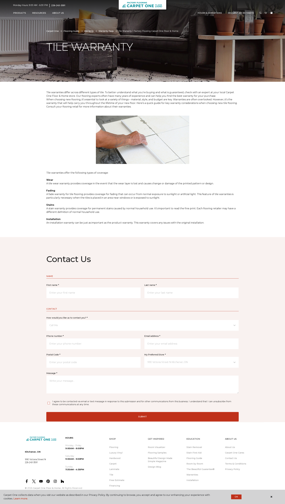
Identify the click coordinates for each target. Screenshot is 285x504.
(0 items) (271, 13)
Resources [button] (39, 13)
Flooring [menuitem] (113, 447)
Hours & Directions (210, 13)
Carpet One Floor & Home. (47, 488)
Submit (142, 416)
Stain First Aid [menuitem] (193, 452)
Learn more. (20, 498)
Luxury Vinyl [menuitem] (115, 452)
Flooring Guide (71, 31)
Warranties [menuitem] (192, 474)
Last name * (150, 285)
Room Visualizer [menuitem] (156, 447)
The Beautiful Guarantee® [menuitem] (200, 469)
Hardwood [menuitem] (114, 458)
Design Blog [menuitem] (154, 467)
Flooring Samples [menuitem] (157, 452)
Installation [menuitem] (192, 480)
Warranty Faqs (106, 31)
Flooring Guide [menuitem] (194, 458)
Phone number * (55, 336)
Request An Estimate (241, 13)
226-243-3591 (58, 5)
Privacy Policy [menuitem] (232, 469)
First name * (52, 285)
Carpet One (52, 31)
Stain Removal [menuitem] (194, 447)
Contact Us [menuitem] (231, 458)
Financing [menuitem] (114, 485)
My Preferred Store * (155, 355)
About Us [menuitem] (230, 447)
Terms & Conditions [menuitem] (235, 463)
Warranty (89, 31)
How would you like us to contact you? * (67, 318)
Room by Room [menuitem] (194, 463)
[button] (260, 13)
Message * (51, 373)
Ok (236, 496)
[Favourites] (266, 13)
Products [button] (19, 13)
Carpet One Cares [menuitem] (234, 452)
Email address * (152, 336)
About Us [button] (58, 13)
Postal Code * (53, 355)
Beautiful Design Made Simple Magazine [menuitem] (160, 460)
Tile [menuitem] (111, 474)
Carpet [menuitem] (113, 463)
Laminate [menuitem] (114, 469)
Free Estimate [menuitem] (116, 480)
